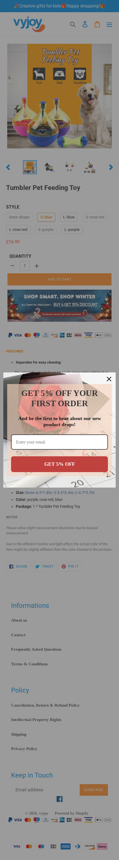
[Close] (109, 379)
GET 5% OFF (59, 464)
